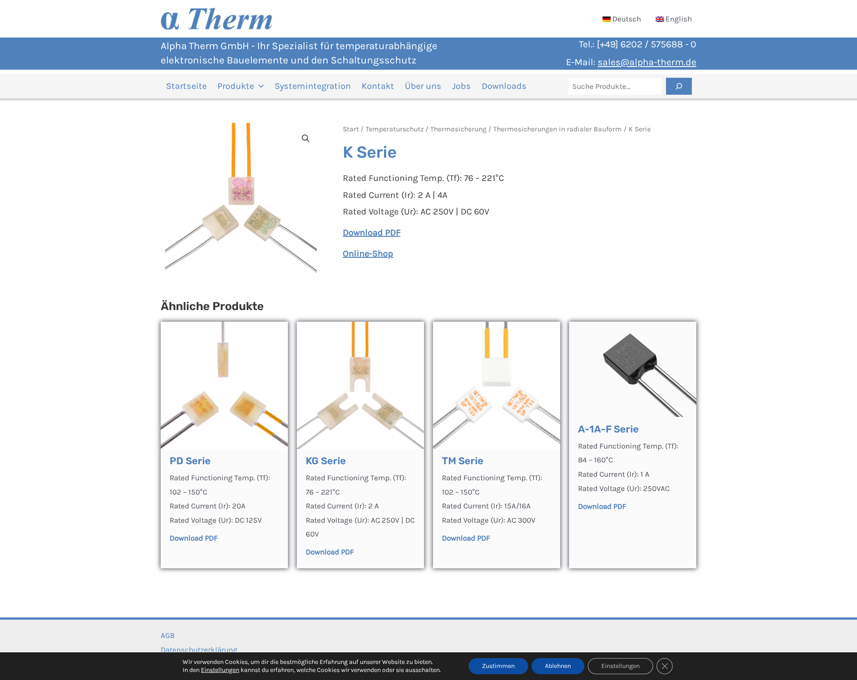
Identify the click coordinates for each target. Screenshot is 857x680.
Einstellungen (220, 670)
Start (351, 129)
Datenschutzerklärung (199, 649)
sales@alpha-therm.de (647, 61)
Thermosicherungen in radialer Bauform (557, 129)
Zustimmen (498, 666)
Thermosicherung (458, 129)
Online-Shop (368, 253)
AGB (168, 635)
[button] (259, 86)
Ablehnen (558, 666)
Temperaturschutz (395, 129)
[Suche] (679, 86)
